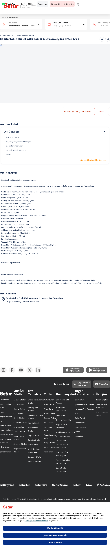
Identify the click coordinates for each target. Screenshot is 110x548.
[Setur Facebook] (30, 469)
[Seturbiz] (35, 482)
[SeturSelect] (99, 482)
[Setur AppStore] (43, 456)
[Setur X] (79, 469)
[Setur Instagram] (5, 469)
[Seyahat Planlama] (101, 4)
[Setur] (7, 4)
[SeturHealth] (55, 488)
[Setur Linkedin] (104, 469)
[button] (102, 18)
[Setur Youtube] (55, 469)
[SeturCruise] (70, 482)
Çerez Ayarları (69, 395)
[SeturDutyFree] (16, 482)
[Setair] (87, 482)
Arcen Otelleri (13, 26)
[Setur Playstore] (66, 456)
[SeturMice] (51, 482)
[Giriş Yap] (96, 4)
